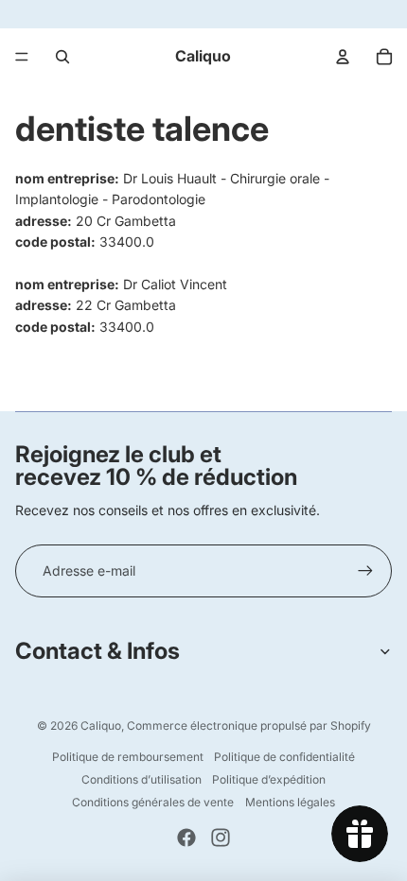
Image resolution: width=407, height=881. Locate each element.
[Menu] (22, 56)
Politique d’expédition (269, 779)
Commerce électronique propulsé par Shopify (249, 725)
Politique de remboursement (128, 757)
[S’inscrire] (365, 571)
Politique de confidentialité (284, 757)
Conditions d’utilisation (141, 779)
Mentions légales (290, 802)
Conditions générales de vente (153, 802)
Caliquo (100, 725)
